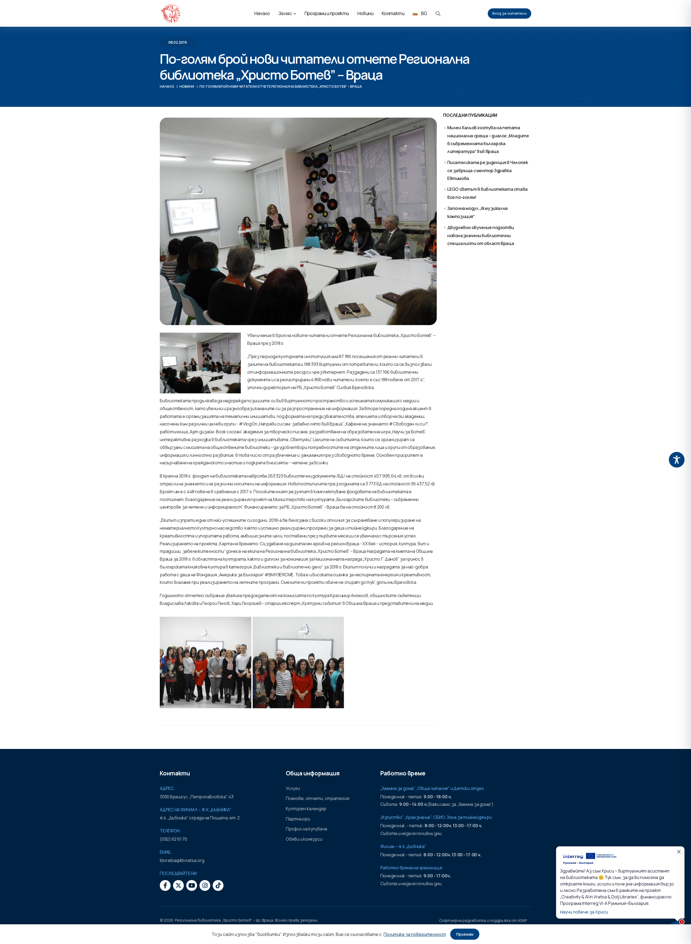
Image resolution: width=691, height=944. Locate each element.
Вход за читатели (509, 13)
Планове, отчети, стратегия (317, 798)
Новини (365, 13)
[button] (438, 14)
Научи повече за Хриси (584, 912)
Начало (262, 13)
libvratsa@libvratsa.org (182, 860)
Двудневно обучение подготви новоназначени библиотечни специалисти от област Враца (480, 235)
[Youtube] (191, 885)
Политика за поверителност (415, 934)
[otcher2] (205, 662)
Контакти (393, 13)
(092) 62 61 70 (173, 839)
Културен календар (306, 809)
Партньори (298, 819)
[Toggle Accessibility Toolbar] (676, 459)
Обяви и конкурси (304, 839)
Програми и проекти (326, 13)
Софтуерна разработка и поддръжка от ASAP (483, 920)
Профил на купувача (306, 829)
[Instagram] (204, 885)
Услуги (293, 788)
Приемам (464, 934)
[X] (178, 885)
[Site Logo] (170, 13)
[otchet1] (298, 662)
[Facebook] (165, 885)
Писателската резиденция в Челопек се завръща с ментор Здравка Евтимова (487, 170)
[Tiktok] (218, 885)
